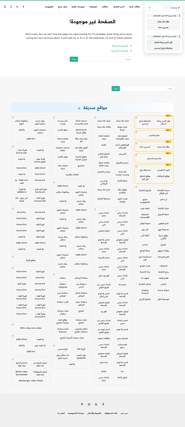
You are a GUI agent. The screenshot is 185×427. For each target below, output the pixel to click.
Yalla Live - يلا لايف (21, 181)
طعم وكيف (163, 278)
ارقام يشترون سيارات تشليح (81, 330)
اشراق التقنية (145, 190)
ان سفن (163, 199)
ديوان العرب (62, 156)
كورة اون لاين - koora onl (40, 190)
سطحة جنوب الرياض (81, 303)
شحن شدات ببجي (122, 321)
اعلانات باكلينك (72, 174)
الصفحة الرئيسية (119, 50)
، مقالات (105, 6)
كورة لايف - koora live (40, 297)
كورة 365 (81, 349)
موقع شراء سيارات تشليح (62, 321)
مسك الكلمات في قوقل (163, 191)
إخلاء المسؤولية (111, 413)
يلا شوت (81, 186)
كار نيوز (145, 229)
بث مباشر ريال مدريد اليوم (62, 356)
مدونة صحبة (163, 290)
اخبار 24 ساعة (104, 189)
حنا (122, 371)
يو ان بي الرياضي (103, 182)
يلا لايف (72, 364)
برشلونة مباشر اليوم (21, 122)
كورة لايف (40, 218)
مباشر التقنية (145, 284)
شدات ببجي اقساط (122, 214)
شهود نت (145, 278)
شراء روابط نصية (122, 128)
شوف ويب (145, 208)
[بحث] (5, 7)
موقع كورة (31, 260)
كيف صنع (62, 6)
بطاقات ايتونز (104, 338)
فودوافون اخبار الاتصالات (122, 146)
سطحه (63, 278)
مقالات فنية (134, 6)
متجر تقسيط (104, 257)
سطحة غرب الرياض (62, 294)
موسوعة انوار (163, 299)
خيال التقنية (163, 208)
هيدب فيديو (145, 266)
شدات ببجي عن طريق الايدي (104, 286)
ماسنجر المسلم (154, 158)
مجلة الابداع (145, 250)
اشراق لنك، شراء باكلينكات (122, 137)
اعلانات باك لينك (63, 167)
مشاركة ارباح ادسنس (145, 122)
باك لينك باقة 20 (81, 140)
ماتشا (103, 371)
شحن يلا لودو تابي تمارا (104, 295)
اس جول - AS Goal (21, 199)
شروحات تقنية (78, 6)
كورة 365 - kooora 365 (40, 199)
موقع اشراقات (163, 176)
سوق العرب (63, 130)
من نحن (124, 413)
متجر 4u (122, 284)
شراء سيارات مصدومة (62, 330)
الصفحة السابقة (120, 45)
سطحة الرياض (81, 278)
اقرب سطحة (62, 302)
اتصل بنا (61, 413)
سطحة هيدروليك (62, 285)
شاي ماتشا (122, 377)
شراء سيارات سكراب (62, 312)
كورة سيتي (63, 349)
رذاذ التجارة (145, 272)
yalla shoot (62, 186)
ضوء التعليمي (163, 170)
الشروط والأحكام (94, 413)
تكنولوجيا (49, 6)
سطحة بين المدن (81, 285)
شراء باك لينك (122, 121)
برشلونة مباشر (62, 192)
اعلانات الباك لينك (103, 137)
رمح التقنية (163, 272)
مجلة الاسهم (163, 214)
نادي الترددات (163, 257)
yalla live (31, 138)
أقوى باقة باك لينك (81, 149)
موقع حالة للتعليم (122, 191)
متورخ (163, 244)
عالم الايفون (163, 223)
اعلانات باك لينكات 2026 (31, 328)
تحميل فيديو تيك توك (21, 364)
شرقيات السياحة (145, 291)
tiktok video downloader (21, 373)
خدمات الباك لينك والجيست (81, 122)
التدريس (122, 154)
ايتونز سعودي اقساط (122, 241)
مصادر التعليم (104, 172)
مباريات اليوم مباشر (81, 193)
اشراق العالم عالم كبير (103, 155)
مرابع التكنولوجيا (145, 200)
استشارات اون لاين (145, 258)
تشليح (81, 311)
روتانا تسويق (163, 250)
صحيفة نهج (163, 229)
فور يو (104, 311)
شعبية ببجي (122, 338)
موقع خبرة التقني (163, 237)
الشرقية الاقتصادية (145, 215)
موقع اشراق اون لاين (145, 177)
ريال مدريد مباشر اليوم (40, 122)
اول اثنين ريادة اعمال (163, 122)
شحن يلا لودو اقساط (104, 241)
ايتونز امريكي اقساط (104, 303)
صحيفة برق (145, 170)
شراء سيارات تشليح (81, 321)
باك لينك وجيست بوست (122, 173)
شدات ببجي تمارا (104, 214)
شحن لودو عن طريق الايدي (104, 330)
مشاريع (81, 165)
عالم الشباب (154, 135)
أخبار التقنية (119, 6)
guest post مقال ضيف (81, 131)
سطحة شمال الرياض (81, 294)
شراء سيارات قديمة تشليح (72, 338)
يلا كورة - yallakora (21, 190)
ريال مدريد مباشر (81, 202)
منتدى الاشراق (122, 163)
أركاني (163, 284)
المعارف (163, 266)
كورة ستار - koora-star (21, 151)
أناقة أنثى (145, 235)
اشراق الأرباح (145, 299)
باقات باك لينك (104, 127)
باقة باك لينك (163, 147)
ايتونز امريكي (104, 230)
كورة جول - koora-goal (40, 160)
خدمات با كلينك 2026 (63, 149)
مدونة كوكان (144, 223)
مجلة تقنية (122, 180)
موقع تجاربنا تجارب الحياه (81, 158)
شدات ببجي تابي (104, 223)
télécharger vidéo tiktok (31, 380)
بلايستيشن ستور (122, 345)
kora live (21, 212)
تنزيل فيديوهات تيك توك (40, 373)
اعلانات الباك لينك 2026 (103, 164)
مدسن (145, 244)
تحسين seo (145, 147)
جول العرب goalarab (81, 356)
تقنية (103, 145)
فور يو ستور (103, 275)
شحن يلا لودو (122, 329)
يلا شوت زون (40, 345)
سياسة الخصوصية (76, 413)
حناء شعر (104, 362)
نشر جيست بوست (63, 122)
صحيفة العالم (104, 198)
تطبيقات (93, 6)
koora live (22, 168)
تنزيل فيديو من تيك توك (40, 364)
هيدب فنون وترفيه (122, 200)
